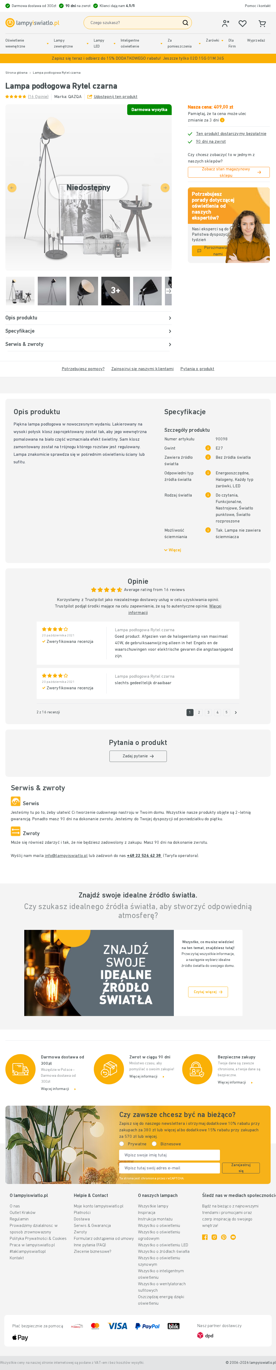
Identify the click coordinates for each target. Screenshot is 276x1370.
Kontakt (17, 1258)
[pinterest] (223, 1237)
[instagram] (214, 1237)
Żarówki (212, 41)
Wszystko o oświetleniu (159, 1226)
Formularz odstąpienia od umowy (104, 1239)
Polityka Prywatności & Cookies (38, 1239)
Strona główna (16, 73)
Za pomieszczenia (180, 44)
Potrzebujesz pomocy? (83, 369)
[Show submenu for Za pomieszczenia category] (200, 43)
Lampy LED (99, 44)
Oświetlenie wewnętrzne (15, 44)
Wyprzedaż (256, 41)
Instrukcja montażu (155, 1219)
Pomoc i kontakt (258, 6)
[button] (138, 58)
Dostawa (82, 1219)
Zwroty (80, 1232)
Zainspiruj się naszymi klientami (142, 369)
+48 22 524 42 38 (144, 856)
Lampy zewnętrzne (63, 44)
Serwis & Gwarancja (92, 1226)
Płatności (82, 1213)
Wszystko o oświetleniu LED (163, 1245)
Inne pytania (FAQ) (90, 1245)
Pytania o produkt (197, 369)
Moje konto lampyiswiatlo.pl (98, 1206)
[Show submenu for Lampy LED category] (114, 43)
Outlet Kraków (23, 1213)
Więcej (175, 550)
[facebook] (205, 1237)
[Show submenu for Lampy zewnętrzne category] (87, 43)
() (38, 97)
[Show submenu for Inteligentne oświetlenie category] (161, 43)
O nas (15, 1206)
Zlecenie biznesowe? (92, 1252)
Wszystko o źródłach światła (163, 1252)
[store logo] (32, 23)
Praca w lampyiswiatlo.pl (32, 1245)
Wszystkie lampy (153, 1206)
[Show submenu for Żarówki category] (222, 40)
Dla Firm (232, 44)
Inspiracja (146, 1213)
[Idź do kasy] (169, 291)
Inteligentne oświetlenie (130, 44)
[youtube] (233, 1237)
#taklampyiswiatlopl (28, 1252)
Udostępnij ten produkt (115, 97)
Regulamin (19, 1219)
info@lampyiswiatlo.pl (66, 856)
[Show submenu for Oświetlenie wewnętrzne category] (48, 43)
